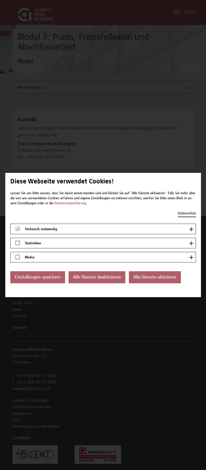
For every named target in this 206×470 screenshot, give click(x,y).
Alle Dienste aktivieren (154, 277)
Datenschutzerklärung (70, 203)
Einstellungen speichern (38, 277)
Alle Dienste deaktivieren (97, 277)
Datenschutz (187, 213)
